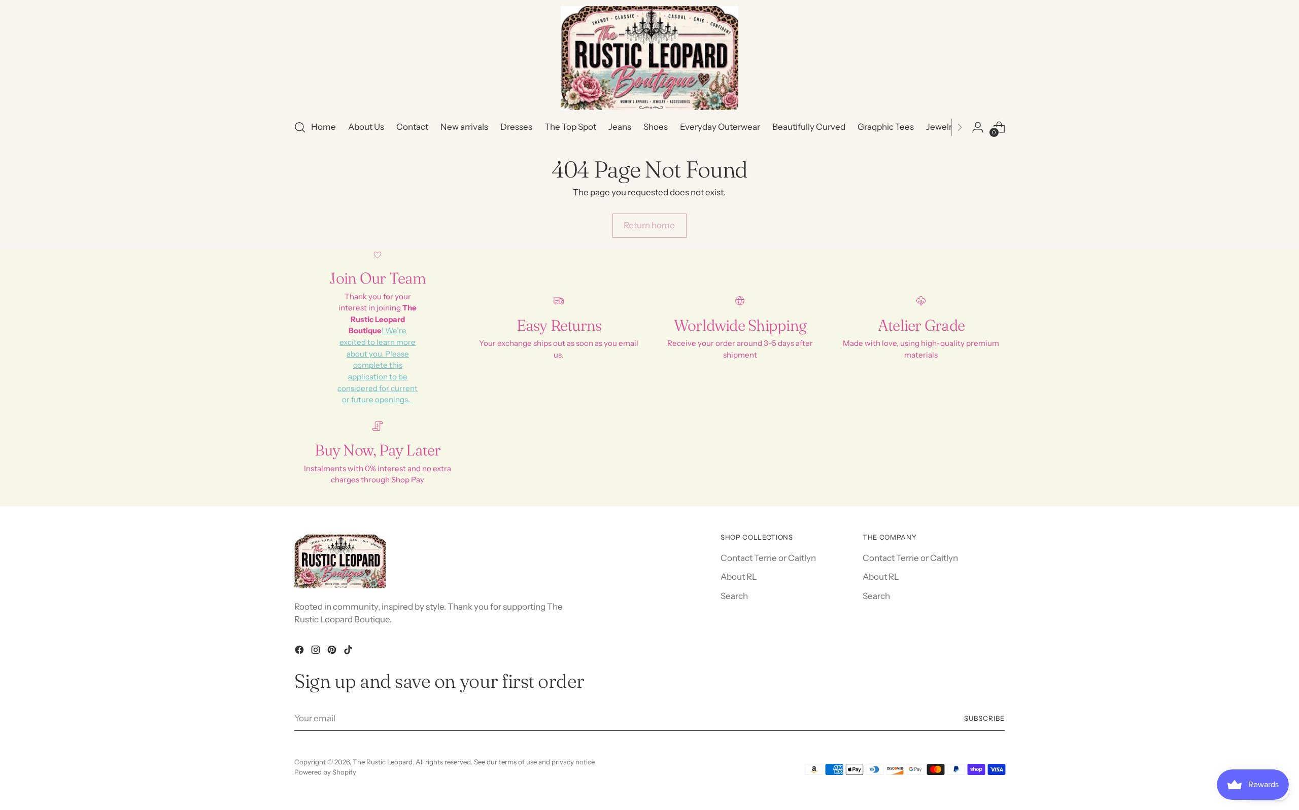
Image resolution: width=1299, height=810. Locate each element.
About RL (739, 577)
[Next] (959, 127)
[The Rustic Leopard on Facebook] (300, 652)
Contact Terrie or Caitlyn (768, 558)
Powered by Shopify (325, 772)
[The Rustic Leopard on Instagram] (317, 652)
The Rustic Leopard (383, 762)
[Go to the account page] (978, 127)
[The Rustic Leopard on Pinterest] (333, 652)
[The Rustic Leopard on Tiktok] (349, 652)
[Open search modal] (300, 127)
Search (734, 596)
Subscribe (984, 718)
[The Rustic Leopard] (649, 58)
